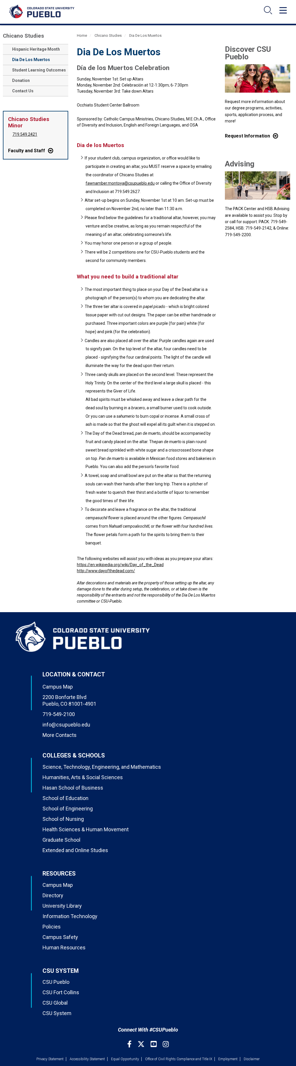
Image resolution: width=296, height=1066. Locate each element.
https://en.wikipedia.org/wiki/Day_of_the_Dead (120, 564)
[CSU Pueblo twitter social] (142, 1044)
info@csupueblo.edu (66, 725)
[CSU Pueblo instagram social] (166, 1044)
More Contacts (59, 735)
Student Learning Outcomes (39, 70)
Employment (228, 1059)
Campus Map (57, 687)
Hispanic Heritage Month (36, 49)
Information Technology (69, 916)
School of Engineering (67, 809)
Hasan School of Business (72, 788)
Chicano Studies (23, 36)
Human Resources (64, 947)
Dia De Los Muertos (31, 59)
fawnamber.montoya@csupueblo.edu (120, 183)
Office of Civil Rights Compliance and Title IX (178, 1059)
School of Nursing (63, 819)
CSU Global (55, 1003)
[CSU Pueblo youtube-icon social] (154, 1044)
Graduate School (61, 840)
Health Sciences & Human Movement (85, 829)
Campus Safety (60, 937)
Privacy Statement (50, 1059)
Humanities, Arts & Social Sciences (82, 777)
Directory (52, 895)
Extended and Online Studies (75, 850)
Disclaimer (252, 1059)
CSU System (56, 1013)
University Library (62, 906)
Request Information (247, 136)
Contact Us (23, 91)
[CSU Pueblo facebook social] (130, 1044)
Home (82, 35)
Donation (21, 80)
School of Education (65, 798)
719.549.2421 (24, 134)
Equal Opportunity (125, 1059)
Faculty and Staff (26, 150)
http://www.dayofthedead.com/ (106, 570)
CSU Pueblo (55, 982)
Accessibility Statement (87, 1059)
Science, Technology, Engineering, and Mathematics (101, 767)
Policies (51, 927)
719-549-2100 (58, 714)
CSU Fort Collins (60, 992)
